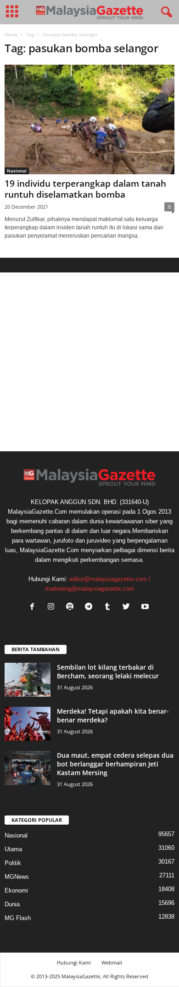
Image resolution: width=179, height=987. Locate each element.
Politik (13, 862)
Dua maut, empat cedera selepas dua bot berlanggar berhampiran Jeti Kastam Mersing (115, 764)
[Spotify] (71, 607)
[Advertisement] (89, 361)
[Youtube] (146, 607)
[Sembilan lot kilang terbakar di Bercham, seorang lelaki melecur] (27, 680)
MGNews (17, 876)
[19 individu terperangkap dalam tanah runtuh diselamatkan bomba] (89, 119)
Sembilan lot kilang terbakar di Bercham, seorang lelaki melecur (108, 671)
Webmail (111, 962)
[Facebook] (34, 607)
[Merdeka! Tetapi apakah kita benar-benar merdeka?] (27, 724)
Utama (13, 849)
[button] (165, 12)
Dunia (12, 904)
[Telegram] (90, 607)
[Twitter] (128, 607)
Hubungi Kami (74, 962)
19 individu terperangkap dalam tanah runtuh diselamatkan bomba (85, 188)
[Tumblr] (109, 607)
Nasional (17, 170)
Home (11, 34)
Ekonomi (16, 890)
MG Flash (18, 918)
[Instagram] (53, 607)
